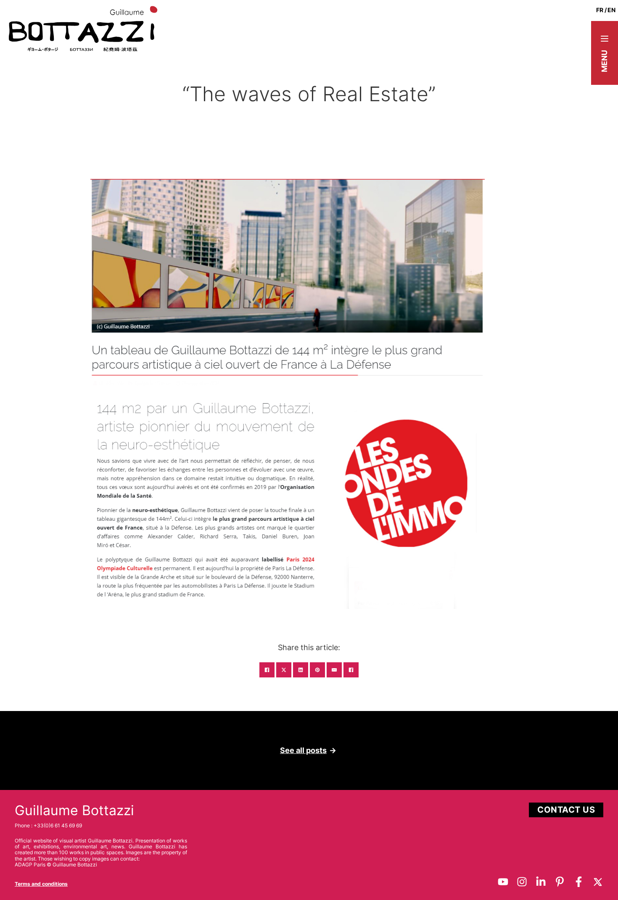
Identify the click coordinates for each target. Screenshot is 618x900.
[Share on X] (283, 669)
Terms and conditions (41, 884)
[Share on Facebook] (267, 669)
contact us (566, 810)
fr (599, 9)
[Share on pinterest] (317, 669)
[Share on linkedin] (300, 669)
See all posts (303, 750)
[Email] (334, 669)
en (611, 9)
